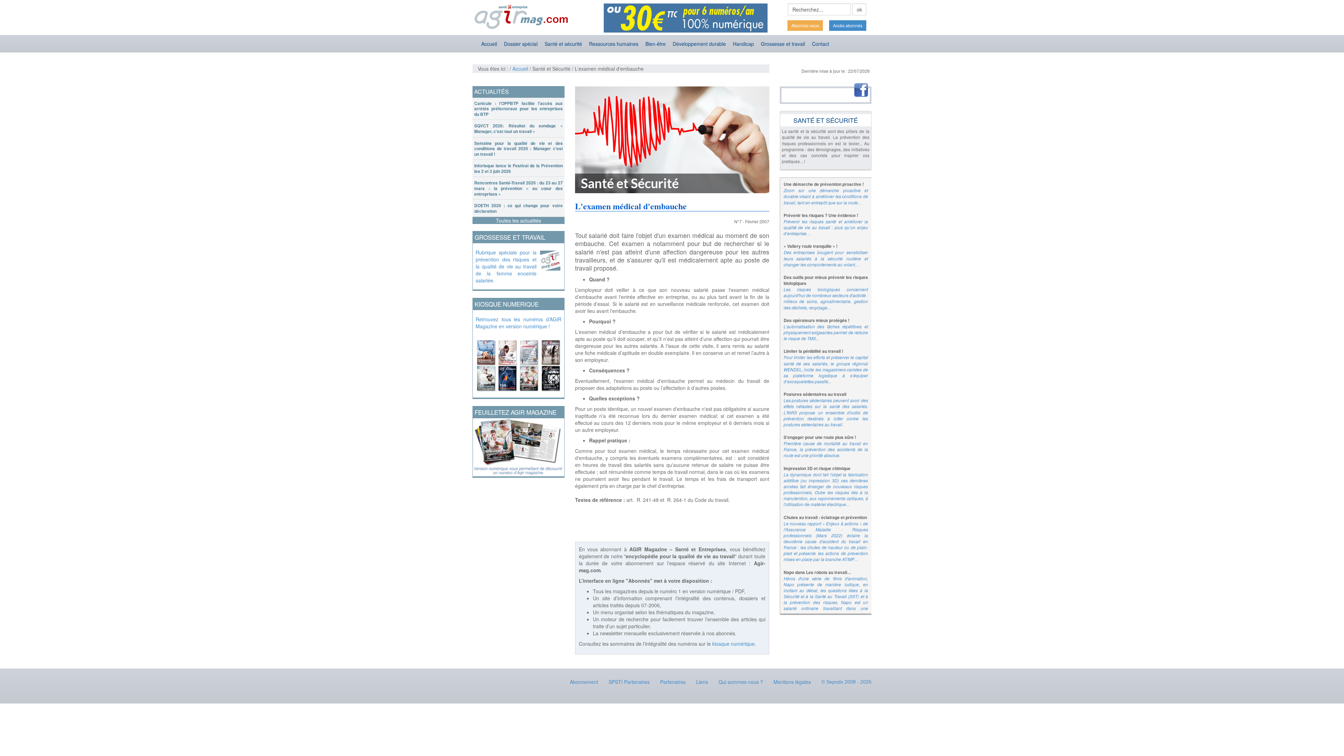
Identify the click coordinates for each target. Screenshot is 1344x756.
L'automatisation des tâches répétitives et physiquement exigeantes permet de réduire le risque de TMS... (826, 332)
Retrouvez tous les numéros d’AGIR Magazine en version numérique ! (518, 323)
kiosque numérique (733, 643)
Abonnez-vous (805, 25)
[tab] (518, 109)
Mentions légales (792, 681)
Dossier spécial (521, 43)
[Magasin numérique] (518, 363)
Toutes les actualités (518, 220)
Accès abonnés (847, 25)
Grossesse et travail (783, 43)
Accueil (489, 43)
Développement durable (699, 43)
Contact (820, 43)
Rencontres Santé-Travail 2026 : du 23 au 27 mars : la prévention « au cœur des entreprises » (518, 188)
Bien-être (655, 43)
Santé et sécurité (563, 43)
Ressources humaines (613, 43)
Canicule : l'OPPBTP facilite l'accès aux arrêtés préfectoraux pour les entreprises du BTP (518, 108)
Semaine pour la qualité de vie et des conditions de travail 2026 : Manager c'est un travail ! (518, 148)
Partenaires (673, 681)
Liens (702, 681)
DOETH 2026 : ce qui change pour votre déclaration (518, 208)
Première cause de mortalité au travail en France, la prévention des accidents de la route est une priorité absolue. (826, 449)
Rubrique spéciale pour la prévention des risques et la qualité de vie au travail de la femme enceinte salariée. (506, 266)
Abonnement (584, 681)
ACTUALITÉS (491, 92)
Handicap (743, 43)
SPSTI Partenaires (629, 681)
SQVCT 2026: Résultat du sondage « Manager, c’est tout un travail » (518, 128)
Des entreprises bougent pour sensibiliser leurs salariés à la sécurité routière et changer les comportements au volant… (826, 258)
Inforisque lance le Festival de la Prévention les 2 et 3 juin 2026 (518, 168)
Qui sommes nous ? (741, 681)
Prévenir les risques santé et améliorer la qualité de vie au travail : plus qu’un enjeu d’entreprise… (826, 227)
